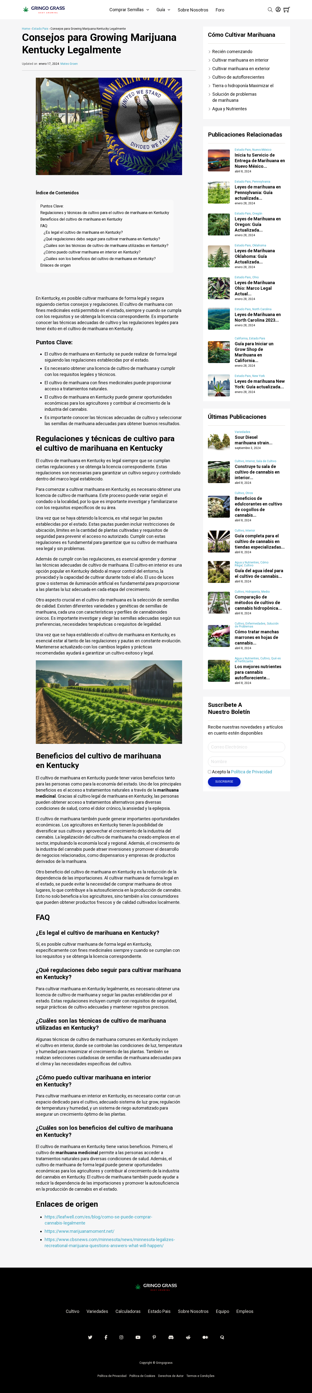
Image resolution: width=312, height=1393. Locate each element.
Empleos (245, 1311)
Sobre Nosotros (193, 9)
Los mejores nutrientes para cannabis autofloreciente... (258, 672)
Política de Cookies (142, 1376)
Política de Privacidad (251, 771)
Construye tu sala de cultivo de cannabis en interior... (257, 472)
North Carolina (262, 309)
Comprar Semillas (126, 9)
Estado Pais (40, 28)
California (241, 338)
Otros (249, 493)
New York (258, 376)
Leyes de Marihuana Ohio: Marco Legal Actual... (255, 288)
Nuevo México (261, 149)
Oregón (257, 213)
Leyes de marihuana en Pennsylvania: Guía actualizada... (258, 192)
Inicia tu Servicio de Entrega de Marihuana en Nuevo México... (260, 160)
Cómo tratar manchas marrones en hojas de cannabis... (257, 637)
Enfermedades (255, 623)
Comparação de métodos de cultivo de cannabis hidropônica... (258, 602)
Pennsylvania (261, 181)
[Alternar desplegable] (147, 9)
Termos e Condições (200, 1376)
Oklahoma (259, 245)
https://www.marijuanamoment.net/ (79, 1231)
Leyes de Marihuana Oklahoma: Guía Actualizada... (255, 256)
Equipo (222, 1311)
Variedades (242, 432)
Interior (250, 461)
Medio (265, 591)
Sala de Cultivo (266, 461)
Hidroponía (252, 591)
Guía (160, 9)
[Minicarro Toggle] (286, 9)
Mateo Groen (69, 63)
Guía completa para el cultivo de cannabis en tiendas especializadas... (260, 541)
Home (26, 28)
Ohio (255, 277)
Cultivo (239, 461)
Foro (220, 9)
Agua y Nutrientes (247, 562)
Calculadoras (128, 1311)
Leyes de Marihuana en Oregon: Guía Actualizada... (258, 224)
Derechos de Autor (171, 1376)
